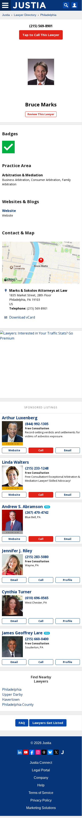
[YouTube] (25, 752)
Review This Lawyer (40, 114)
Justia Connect (41, 762)
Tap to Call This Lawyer (40, 35)
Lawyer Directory (25, 15)
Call (40, 450)
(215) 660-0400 (36, 639)
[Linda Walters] (12, 476)
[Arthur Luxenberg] (12, 431)
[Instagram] (37, 752)
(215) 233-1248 (36, 468)
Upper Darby (12, 694)
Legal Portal (41, 770)
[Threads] (44, 752)
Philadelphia (48, 15)
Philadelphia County (18, 704)
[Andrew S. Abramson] (12, 520)
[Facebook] (31, 752)
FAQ (22, 723)
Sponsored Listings (40, 407)
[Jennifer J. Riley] (12, 564)
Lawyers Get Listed (48, 723)
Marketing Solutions (41, 808)
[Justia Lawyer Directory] (62, 752)
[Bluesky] (50, 752)
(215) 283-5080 (36, 557)
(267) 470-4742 (36, 512)
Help (40, 785)
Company (41, 777)
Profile (67, 580)
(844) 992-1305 (36, 424)
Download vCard (22, 317)
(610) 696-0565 (36, 598)
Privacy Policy (41, 800)
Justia (6, 15)
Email (67, 450)
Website (9, 210)
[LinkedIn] (19, 752)
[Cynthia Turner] (12, 605)
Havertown (11, 699)
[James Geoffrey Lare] (12, 646)
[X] (56, 752)
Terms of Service (41, 793)
